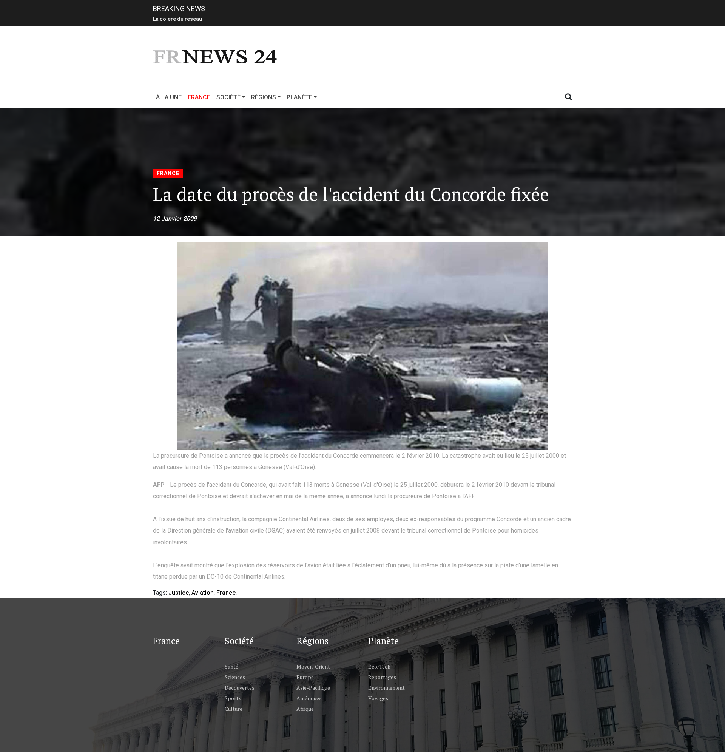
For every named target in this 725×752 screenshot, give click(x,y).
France (200, 97)
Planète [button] (299, 97)
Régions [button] (263, 97)
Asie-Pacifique (313, 687)
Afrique (305, 708)
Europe (305, 677)
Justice (178, 592)
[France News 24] (216, 56)
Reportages (382, 677)
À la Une (169, 97)
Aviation (202, 592)
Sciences (235, 677)
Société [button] (228, 97)
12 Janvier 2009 (175, 218)
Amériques (309, 698)
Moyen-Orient (313, 666)
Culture (233, 708)
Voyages (378, 698)
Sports (233, 698)
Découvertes (240, 687)
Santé (231, 666)
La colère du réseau (177, 17)
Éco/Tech (379, 666)
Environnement (386, 687)
